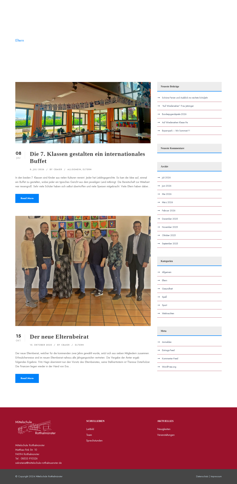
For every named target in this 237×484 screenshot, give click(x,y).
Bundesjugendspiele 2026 (174, 114)
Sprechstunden (94, 440)
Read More (27, 198)
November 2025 (170, 227)
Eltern (87, 169)
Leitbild (90, 429)
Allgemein (74, 169)
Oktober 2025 (169, 235)
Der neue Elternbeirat (59, 336)
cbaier (58, 169)
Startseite (45, 12)
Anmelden (167, 342)
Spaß (164, 297)
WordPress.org (169, 366)
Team (89, 435)
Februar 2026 (168, 210)
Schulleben (62, 12)
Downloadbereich (190, 12)
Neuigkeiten (142, 12)
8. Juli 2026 (37, 169)
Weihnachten (168, 313)
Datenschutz (202, 476)
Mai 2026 (167, 194)
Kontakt (79, 12)
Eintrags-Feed (168, 350)
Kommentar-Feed (170, 358)
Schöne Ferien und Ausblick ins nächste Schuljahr (185, 97)
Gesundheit (167, 288)
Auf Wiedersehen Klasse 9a (175, 122)
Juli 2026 (166, 177)
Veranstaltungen (164, 12)
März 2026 (167, 202)
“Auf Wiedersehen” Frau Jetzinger (178, 106)
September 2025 (170, 243)
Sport (164, 305)
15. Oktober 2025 (41, 344)
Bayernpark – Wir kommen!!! (176, 130)
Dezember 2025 (170, 218)
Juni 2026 (166, 185)
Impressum (216, 476)
